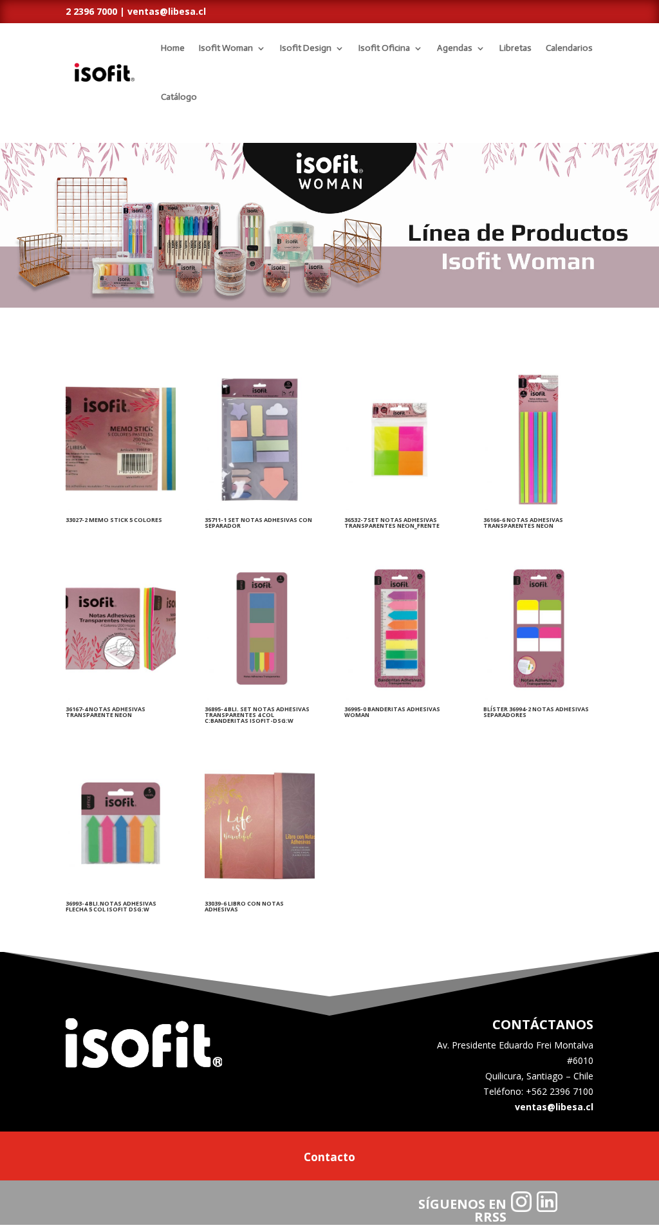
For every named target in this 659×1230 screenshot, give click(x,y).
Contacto (329, 1158)
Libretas (515, 47)
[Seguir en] (521, 1201)
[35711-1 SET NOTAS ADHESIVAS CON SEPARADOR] (260, 507)
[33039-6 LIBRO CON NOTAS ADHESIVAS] (260, 890)
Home (173, 47)
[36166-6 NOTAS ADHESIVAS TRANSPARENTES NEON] (538, 507)
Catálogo (179, 96)
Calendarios (569, 47)
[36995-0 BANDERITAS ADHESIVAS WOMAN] (399, 696)
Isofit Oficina (384, 47)
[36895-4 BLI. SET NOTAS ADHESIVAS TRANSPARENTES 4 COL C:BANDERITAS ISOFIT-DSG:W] (260, 696)
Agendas (454, 47)
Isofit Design (305, 47)
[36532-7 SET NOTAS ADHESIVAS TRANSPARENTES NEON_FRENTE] (399, 507)
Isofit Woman (226, 47)
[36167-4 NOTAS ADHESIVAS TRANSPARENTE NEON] (121, 696)
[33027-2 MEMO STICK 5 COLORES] (121, 507)
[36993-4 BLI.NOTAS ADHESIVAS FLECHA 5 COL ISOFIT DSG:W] (121, 890)
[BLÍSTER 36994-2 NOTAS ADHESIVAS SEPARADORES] (538, 696)
